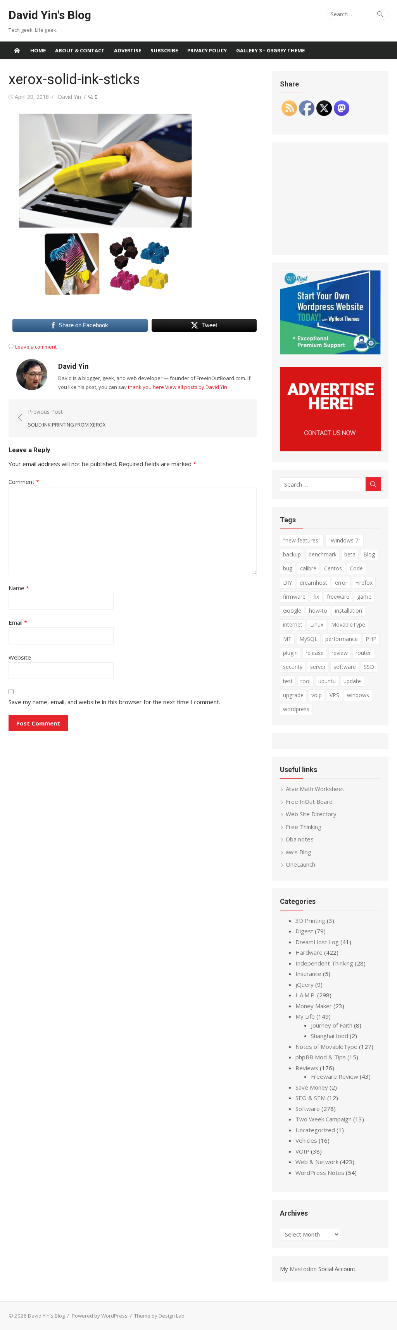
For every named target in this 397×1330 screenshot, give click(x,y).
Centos (333, 568)
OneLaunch (300, 864)
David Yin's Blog (50, 15)
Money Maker (313, 1006)
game (364, 596)
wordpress (296, 709)
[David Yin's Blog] (17, 50)
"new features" (302, 540)
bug (287, 568)
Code (356, 568)
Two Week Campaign (323, 1119)
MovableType (348, 624)
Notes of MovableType (326, 1046)
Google (292, 610)
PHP (371, 639)
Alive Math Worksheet (315, 789)
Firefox (364, 582)
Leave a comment (36, 346)
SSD (369, 666)
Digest (304, 931)
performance (341, 639)
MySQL (308, 639)
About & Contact (80, 50)
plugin (290, 652)
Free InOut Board (309, 801)
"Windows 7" (344, 540)
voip (316, 695)
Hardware (309, 952)
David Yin (69, 96)
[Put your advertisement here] (330, 449)
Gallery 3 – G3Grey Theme (270, 50)
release (315, 652)
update (352, 681)
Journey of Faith (331, 1025)
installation (348, 610)
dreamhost (313, 582)
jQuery (304, 984)
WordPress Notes (319, 1172)
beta (350, 554)
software (344, 666)
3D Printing (310, 920)
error (341, 582)
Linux (316, 624)
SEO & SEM (310, 1098)
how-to (318, 610)
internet (292, 624)
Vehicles (306, 1140)
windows (358, 695)
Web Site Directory (311, 814)
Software (307, 1108)
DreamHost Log (317, 942)
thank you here (146, 386)
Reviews (306, 1068)
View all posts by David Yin (196, 386)
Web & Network (316, 1162)
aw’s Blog (298, 852)
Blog (369, 554)
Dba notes (300, 839)
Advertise (127, 50)
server (318, 666)
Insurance (308, 974)
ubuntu (327, 681)
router (363, 652)
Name (19, 588)
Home (38, 50)
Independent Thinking (324, 963)
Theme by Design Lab (159, 1315)
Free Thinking (303, 827)
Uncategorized (315, 1130)
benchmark (323, 554)
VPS (334, 695)
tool (305, 681)
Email (18, 622)
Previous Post (67, 418)
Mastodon (303, 1269)
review (339, 652)
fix (316, 596)
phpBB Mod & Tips (320, 1057)
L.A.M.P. (305, 995)
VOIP (302, 1151)
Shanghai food (329, 1036)
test (288, 681)
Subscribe (164, 50)
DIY (287, 582)
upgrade (293, 695)
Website (20, 657)
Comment (24, 481)
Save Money (311, 1087)
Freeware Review (334, 1076)
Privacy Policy (207, 50)
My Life (305, 1016)
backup (292, 554)
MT (287, 639)
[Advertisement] (330, 198)
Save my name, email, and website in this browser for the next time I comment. (114, 702)
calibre (308, 568)
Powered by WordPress (100, 1315)
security (292, 666)
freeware (338, 596)
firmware (294, 596)
